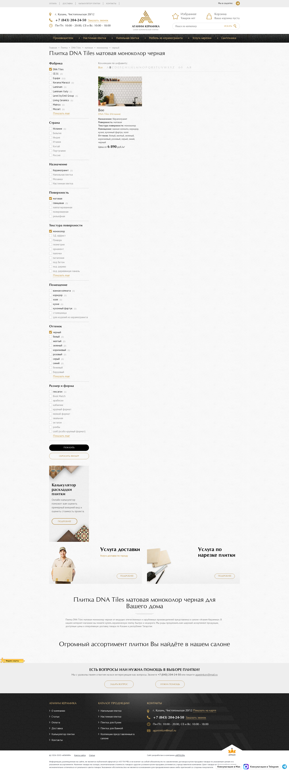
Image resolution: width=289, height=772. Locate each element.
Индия (56, 137)
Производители (63, 38)
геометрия (59, 244)
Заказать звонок (98, 20)
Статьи (55, 716)
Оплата (53, 3)
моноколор (102, 47)
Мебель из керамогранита (165, 38)
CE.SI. (58, 73)
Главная (53, 47)
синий (58, 363)
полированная (60, 211)
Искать (228, 26)
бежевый (58, 367)
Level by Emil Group (65, 95)
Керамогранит (63, 170)
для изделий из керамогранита (70, 317)
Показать (69, 448)
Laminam (59, 86)
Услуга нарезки (201, 38)
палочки (57, 253)
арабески (58, 400)
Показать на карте (204, 710)
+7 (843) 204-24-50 (70, 20)
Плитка (64, 47)
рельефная (59, 216)
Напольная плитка (127, 38)
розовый (59, 354)
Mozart (59, 109)
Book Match (59, 396)
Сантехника (228, 38)
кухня (58, 304)
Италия (57, 141)
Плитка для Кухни (111, 722)
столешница (60, 312)
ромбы (56, 427)
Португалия (59, 150)
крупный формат (62, 409)
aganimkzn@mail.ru (206, 674)
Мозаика (58, 179)
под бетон (59, 262)
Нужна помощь (170, 684)
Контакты (111, 3)
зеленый (59, 345)
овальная (58, 418)
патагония (58, 257)
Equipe (59, 78)
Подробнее (64, 522)
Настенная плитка (94, 38)
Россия (56, 155)
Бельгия (57, 133)
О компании (58, 710)
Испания (59, 128)
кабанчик (58, 405)
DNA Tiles (76, 47)
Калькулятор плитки (89, 3)
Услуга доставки (120, 549)
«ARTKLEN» (180, 755)
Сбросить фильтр (69, 456)
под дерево (59, 266)
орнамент (58, 249)
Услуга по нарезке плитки (216, 552)
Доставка (68, 3)
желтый (59, 341)
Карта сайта (80, 755)
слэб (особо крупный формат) (69, 431)
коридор (60, 295)
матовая (89, 47)
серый (58, 358)
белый (58, 336)
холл (57, 299)
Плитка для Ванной (112, 728)
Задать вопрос (119, 684)
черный (57, 332)
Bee (101, 110)
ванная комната (64, 290)
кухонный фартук (64, 308)
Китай (56, 146)
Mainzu (59, 104)
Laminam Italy (62, 91)
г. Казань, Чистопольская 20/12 (74, 14)
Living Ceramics (63, 100)
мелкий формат (61, 413)
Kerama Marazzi (63, 82)
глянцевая (60, 203)
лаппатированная (62, 207)
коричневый (61, 350)
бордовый (58, 372)
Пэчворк (57, 240)
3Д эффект (59, 235)
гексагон (59, 391)
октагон (57, 422)
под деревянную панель (66, 271)
